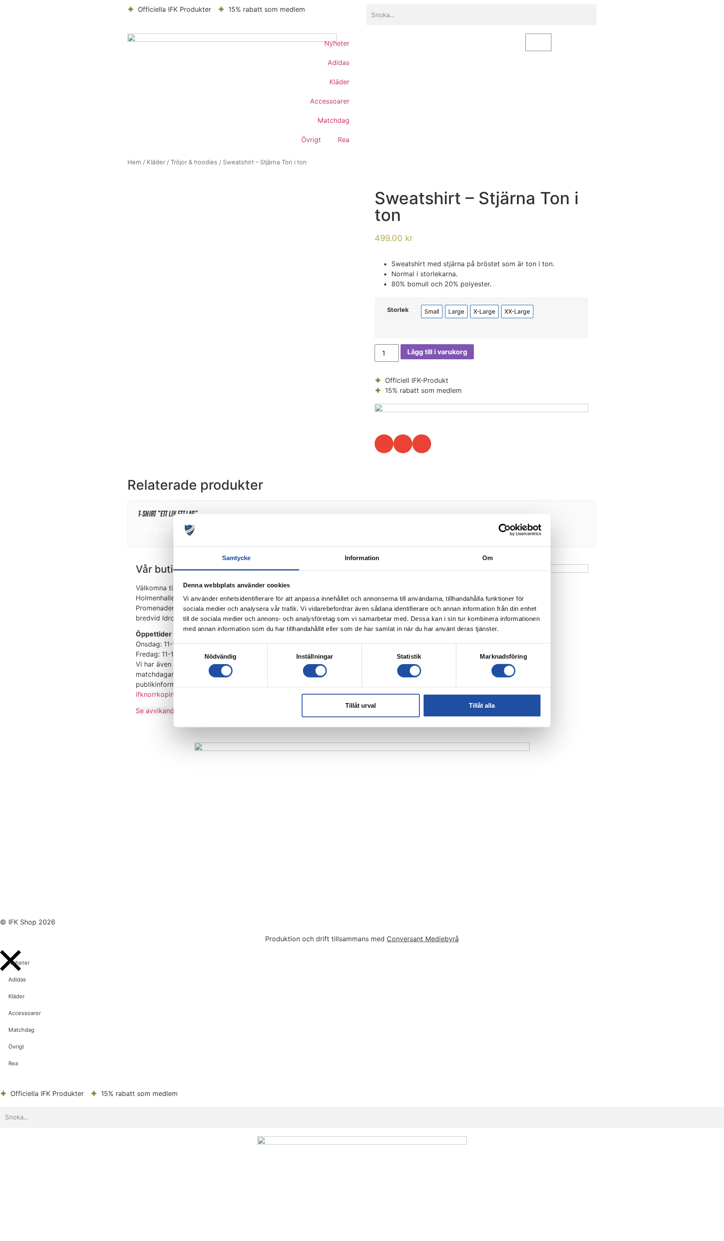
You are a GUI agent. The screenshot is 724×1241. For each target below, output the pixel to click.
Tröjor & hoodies (194, 162)
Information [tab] (362, 557)
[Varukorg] (538, 42)
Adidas (338, 62)
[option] (431, 311)
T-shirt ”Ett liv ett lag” (167, 513)
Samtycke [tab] (236, 557)
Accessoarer (329, 101)
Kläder (339, 82)
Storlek (398, 310)
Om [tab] (487, 557)
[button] (384, 443)
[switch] (315, 671)
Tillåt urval (360, 705)
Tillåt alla (482, 705)
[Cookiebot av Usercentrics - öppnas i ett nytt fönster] (504, 530)
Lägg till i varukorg (437, 352)
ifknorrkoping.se (161, 694)
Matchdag (333, 120)
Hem (134, 162)
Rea (343, 139)
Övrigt (311, 139)
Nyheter (336, 43)
